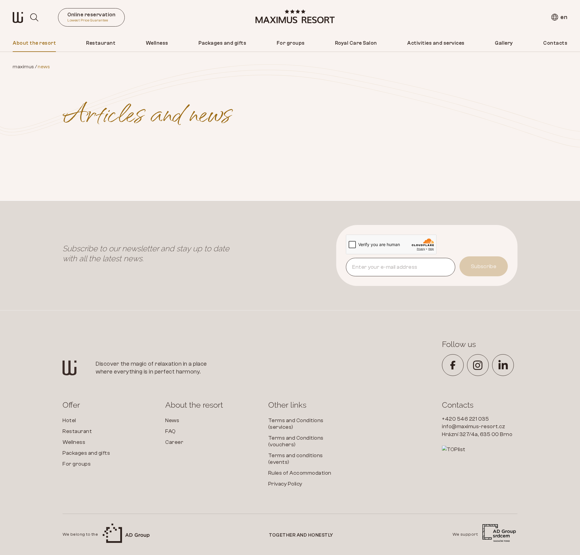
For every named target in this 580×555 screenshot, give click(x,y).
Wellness (157, 43)
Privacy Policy (285, 484)
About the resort (34, 43)
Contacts (555, 43)
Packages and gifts (222, 43)
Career (174, 442)
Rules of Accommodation (299, 473)
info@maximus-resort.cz (473, 426)
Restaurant (100, 43)
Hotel (69, 420)
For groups (291, 43)
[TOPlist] (479, 450)
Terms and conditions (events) (295, 458)
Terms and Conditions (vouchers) (296, 441)
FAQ (170, 431)
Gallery (504, 43)
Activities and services (436, 43)
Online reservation (91, 16)
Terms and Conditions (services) (296, 423)
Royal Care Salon (356, 43)
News (172, 420)
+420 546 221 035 (465, 419)
